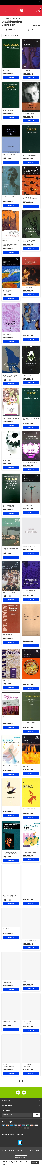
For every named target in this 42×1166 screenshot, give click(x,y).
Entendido (35, 1162)
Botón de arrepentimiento (21, 1155)
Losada (5, 35)
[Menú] (3, 10)
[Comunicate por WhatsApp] (6, 11)
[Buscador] (36, 10)
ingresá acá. (32, 1153)
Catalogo (7, 18)
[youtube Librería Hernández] (24, 1092)
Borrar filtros (14, 36)
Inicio (3, 18)
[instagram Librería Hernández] (18, 1092)
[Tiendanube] (21, 1158)
